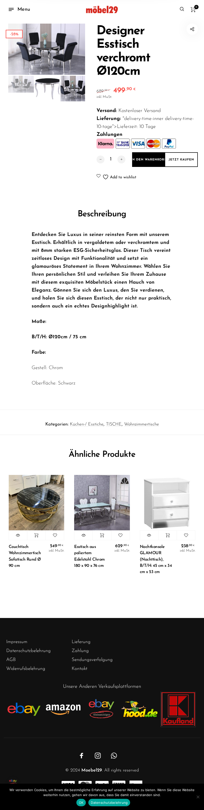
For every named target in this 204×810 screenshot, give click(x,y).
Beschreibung (102, 214)
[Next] (73, 49)
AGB (11, 659)
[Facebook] (82, 756)
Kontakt (79, 668)
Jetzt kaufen (181, 159)
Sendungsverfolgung (92, 659)
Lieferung (81, 642)
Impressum (16, 642)
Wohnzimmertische (141, 424)
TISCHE (114, 424)
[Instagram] (98, 756)
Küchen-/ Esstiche (86, 424)
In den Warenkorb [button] (36, 535)
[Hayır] (197, 796)
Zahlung (80, 651)
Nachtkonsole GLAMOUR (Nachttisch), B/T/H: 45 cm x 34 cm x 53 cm (156, 559)
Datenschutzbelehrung (28, 651)
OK (81, 803)
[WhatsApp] (114, 756)
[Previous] (19, 49)
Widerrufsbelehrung (25, 668)
